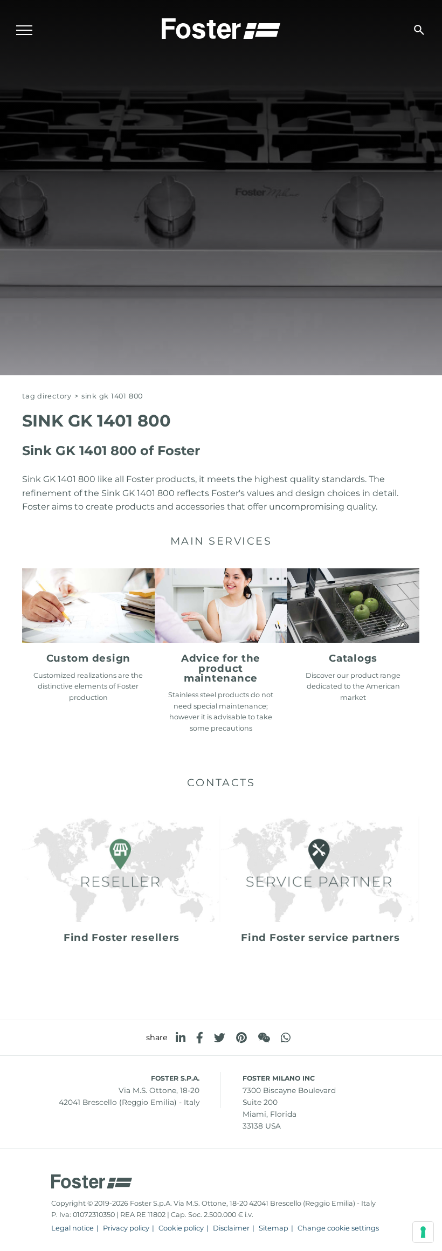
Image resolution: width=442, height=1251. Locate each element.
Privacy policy (126, 1228)
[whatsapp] (286, 1037)
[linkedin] (180, 1037)
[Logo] (221, 27)
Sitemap (273, 1228)
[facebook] (199, 1037)
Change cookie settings (338, 1228)
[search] (419, 30)
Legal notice (72, 1228)
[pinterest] (241, 1037)
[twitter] (219, 1037)
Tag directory (47, 396)
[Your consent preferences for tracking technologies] (423, 1232)
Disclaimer (231, 1228)
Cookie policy (181, 1228)
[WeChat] (264, 1037)
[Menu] (24, 30)
